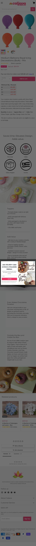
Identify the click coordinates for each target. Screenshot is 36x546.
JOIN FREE (9, 279)
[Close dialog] (34, 262)
